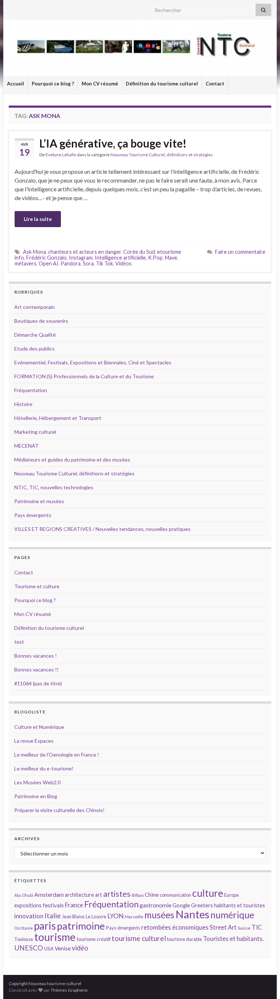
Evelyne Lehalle (61, 154)
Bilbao (138, 895)
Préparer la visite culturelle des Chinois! (59, 810)
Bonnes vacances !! (36, 669)
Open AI (48, 263)
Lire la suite (38, 219)
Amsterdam (49, 894)
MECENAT (26, 446)
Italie (52, 915)
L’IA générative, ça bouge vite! (113, 143)
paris (45, 925)
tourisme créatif (93, 939)
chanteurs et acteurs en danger (84, 252)
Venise (63, 948)
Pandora (71, 263)
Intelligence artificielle (120, 257)
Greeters (202, 905)
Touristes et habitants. (233, 938)
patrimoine (81, 926)
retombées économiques (175, 927)
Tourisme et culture (36, 586)
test (19, 642)
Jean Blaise (73, 916)
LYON (115, 916)
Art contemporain (34, 307)
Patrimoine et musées (39, 501)
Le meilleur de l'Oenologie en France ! (56, 754)
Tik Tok (104, 263)
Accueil (15, 84)
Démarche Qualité (35, 335)
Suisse (244, 928)
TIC (257, 927)
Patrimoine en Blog (35, 796)
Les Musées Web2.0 (37, 782)
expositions (28, 905)
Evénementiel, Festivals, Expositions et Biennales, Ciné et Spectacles (92, 362)
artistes (117, 894)
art (98, 895)
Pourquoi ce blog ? (53, 84)
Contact (215, 84)
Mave (171, 257)
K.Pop (155, 257)
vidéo (80, 948)
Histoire (23, 404)
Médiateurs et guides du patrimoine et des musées (72, 459)
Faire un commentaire (240, 252)
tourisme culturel (139, 938)
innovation (28, 916)
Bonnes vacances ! (35, 655)
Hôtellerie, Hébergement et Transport (57, 418)
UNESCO (28, 948)
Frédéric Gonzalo (46, 257)
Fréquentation (30, 390)
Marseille (134, 916)
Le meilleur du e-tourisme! (44, 768)
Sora (88, 263)
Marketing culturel (35, 432)
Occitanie (23, 928)
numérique (232, 914)
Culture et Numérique (39, 727)
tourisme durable (184, 939)
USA (49, 949)
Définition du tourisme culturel (162, 84)
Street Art (223, 927)
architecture (79, 895)
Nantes (192, 914)
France (74, 905)
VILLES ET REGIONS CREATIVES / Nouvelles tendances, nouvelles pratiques (102, 529)
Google (181, 905)
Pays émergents (32, 515)
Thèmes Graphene (69, 990)
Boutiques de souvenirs (41, 321)
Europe (231, 895)
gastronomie (155, 905)
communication (175, 895)
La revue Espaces (34, 741)
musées (159, 915)
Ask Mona (34, 252)
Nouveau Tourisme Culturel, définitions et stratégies (161, 154)
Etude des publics (34, 348)
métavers (25, 263)
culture (207, 893)
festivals (53, 905)
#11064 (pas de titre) (38, 683)
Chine (152, 894)
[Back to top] (263, 982)
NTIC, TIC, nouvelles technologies (53, 487)
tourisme (54, 937)
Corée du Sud (139, 252)
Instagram (81, 257)
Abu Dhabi (23, 895)
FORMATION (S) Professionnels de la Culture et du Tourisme (84, 376)
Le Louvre (96, 916)
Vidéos (123, 263)
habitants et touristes (239, 905)
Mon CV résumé (100, 84)
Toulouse (23, 939)
